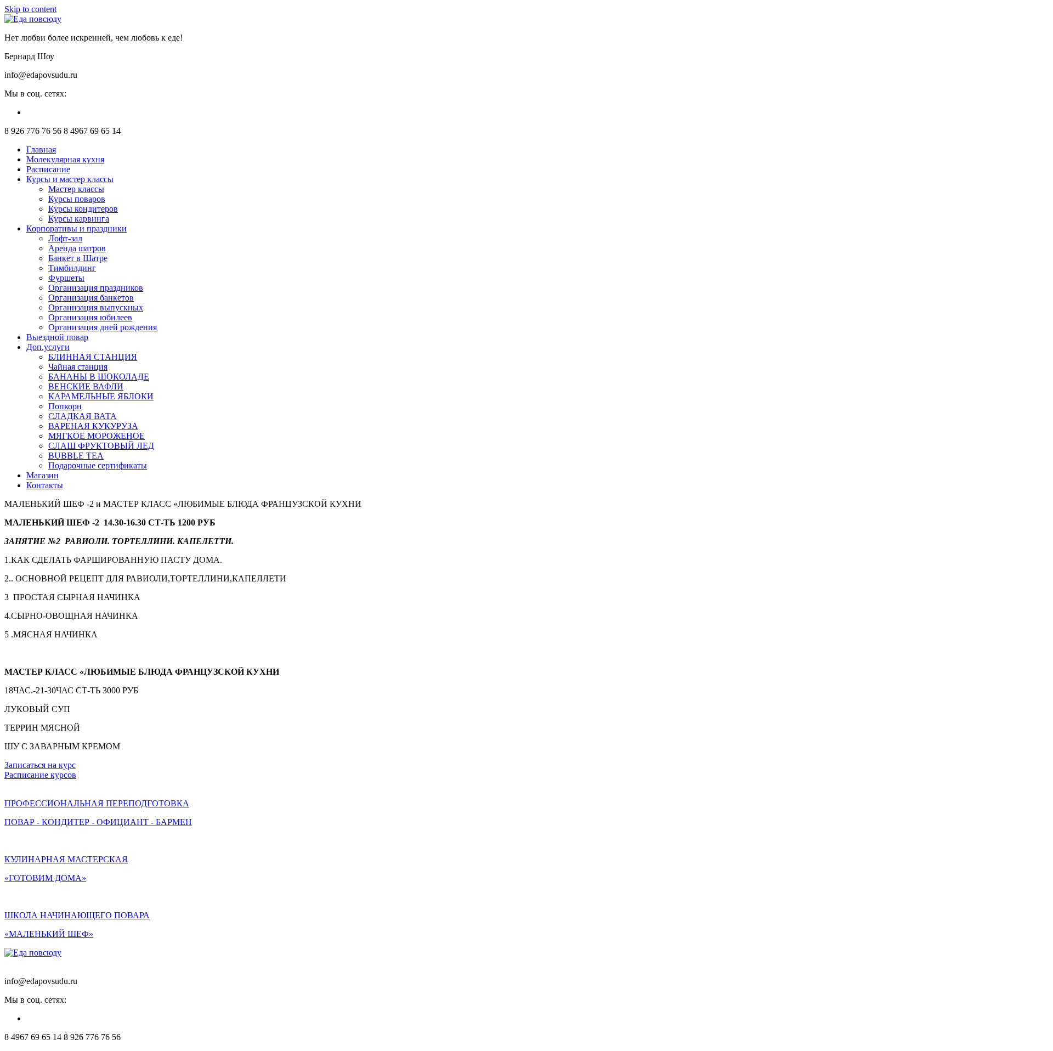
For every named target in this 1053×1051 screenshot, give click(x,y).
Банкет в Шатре (77, 258)
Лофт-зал (65, 238)
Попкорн (65, 406)
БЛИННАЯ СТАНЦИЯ (92, 356)
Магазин (42, 475)
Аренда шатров (77, 248)
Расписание (48, 169)
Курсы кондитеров (83, 208)
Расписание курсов (40, 774)
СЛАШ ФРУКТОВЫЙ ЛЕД (101, 445)
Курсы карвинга (78, 218)
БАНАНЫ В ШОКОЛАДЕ (98, 376)
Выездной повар (57, 337)
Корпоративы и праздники (76, 228)
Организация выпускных (95, 307)
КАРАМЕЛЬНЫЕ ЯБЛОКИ (101, 396)
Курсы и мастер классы (70, 179)
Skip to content (30, 9)
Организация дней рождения (102, 327)
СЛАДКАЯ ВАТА (82, 416)
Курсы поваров (76, 199)
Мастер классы (76, 189)
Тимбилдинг (72, 268)
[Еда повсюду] (32, 19)
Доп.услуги (48, 347)
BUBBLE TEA (76, 455)
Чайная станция (77, 366)
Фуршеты (66, 277)
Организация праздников (95, 287)
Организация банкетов (91, 297)
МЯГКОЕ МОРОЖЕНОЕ (96, 435)
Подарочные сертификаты (97, 465)
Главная (41, 149)
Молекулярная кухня (65, 159)
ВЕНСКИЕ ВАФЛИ (85, 386)
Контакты (44, 485)
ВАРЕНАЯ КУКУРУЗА (93, 426)
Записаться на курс (40, 765)
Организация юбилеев (90, 317)
